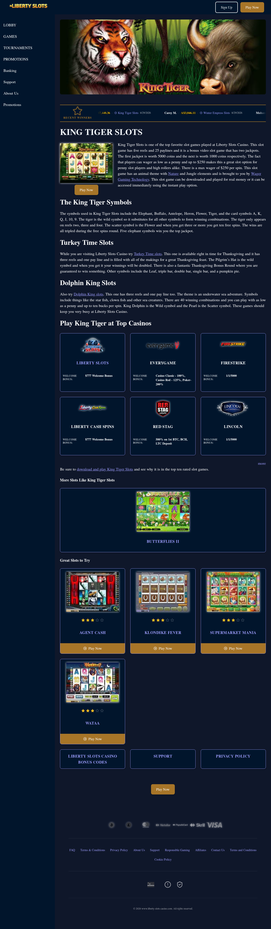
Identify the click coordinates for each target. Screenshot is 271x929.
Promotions (12, 104)
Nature (173, 173)
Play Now (252, 7)
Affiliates (200, 850)
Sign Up (226, 7)
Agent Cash (92, 632)
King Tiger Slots (114, 113)
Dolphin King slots (88, 294)
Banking (9, 70)
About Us (10, 93)
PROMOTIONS (15, 59)
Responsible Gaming (177, 850)
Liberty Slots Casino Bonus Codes (92, 759)
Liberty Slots (92, 363)
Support (9, 81)
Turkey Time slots (148, 253)
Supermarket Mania (233, 632)
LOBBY (9, 24)
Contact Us (218, 850)
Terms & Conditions (92, 850)
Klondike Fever (163, 632)
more (262, 463)
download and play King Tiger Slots (105, 469)
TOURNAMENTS (17, 47)
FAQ (72, 850)
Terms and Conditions (243, 850)
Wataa (92, 723)
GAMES (10, 36)
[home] (28, 11)
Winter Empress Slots (202, 113)
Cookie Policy (163, 859)
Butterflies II (163, 541)
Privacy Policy (233, 756)
